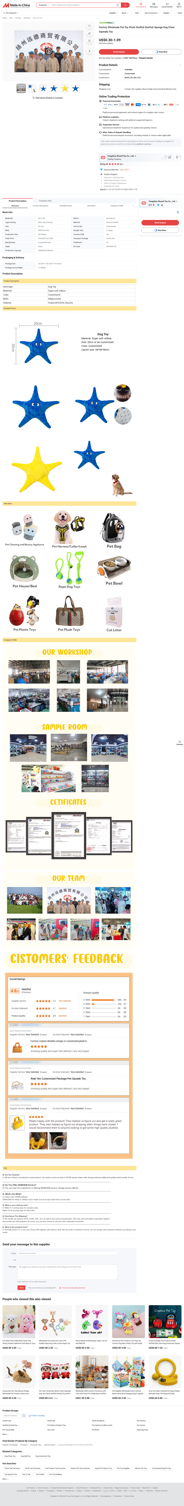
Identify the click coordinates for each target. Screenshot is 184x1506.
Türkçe (141, 1491)
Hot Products (30, 1488)
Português (50, 1491)
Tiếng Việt (149, 1491)
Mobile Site (146, 1488)
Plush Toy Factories (32, 1468)
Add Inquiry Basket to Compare (49, 97)
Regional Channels (121, 1488)
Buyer (124, 13)
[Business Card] (178, 212)
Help (137, 13)
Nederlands (97, 1491)
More (5, 1479)
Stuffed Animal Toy (10, 1425)
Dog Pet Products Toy (103, 1468)
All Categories (11, 13)
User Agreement (106, 1496)
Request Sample (146, 58)
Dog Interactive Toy (43, 1456)
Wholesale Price (95, 1488)
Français (59, 1491)
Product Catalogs (38, 1415)
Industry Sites (108, 1488)
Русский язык (69, 1491)
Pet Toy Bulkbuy (55, 1474)
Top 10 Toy (26, 1474)
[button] (128, 205)
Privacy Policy (129, 1496)
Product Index (135, 1488)
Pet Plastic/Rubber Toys (56, 1425)
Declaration (118, 1496)
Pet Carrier (141, 1425)
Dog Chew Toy (37, 18)
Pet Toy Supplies (123, 1468)
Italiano (79, 1491)
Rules (180, 13)
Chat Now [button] (163, 52)
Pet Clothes (141, 1420)
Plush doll (51, 1420)
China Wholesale (81, 1488)
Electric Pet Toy (141, 1468)
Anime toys (7, 1420)
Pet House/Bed (8, 1430)
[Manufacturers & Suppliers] (16, 5)
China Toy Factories (12, 1468)
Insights (155, 1488)
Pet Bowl (95, 1430)
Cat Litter (51, 1430)
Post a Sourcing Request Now (72, 1288)
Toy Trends (40, 1474)
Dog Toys (27, 18)
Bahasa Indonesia (161, 1491)
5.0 (150, 205)
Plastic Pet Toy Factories (80, 1468)
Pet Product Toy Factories (55, 1468)
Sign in (178, 6)
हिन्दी (125, 1491)
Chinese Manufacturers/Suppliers (62, 1488)
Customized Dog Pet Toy (161, 1468)
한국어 (112, 1491)
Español (41, 1491)
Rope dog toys (142, 1430)
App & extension (151, 13)
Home (5, 18)
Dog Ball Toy (25, 1456)
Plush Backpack (98, 1420)
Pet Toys (18, 18)
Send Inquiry (119, 52)
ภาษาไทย (133, 1491)
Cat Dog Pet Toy (11, 1474)
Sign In (103, 189)
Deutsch (87, 1491)
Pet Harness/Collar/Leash (102, 1425)
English (33, 1491)
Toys (11, 18)
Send (21, 1287)
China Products (43, 1488)
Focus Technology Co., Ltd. (75, 1496)
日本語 (119, 1491)
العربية (105, 1491)
